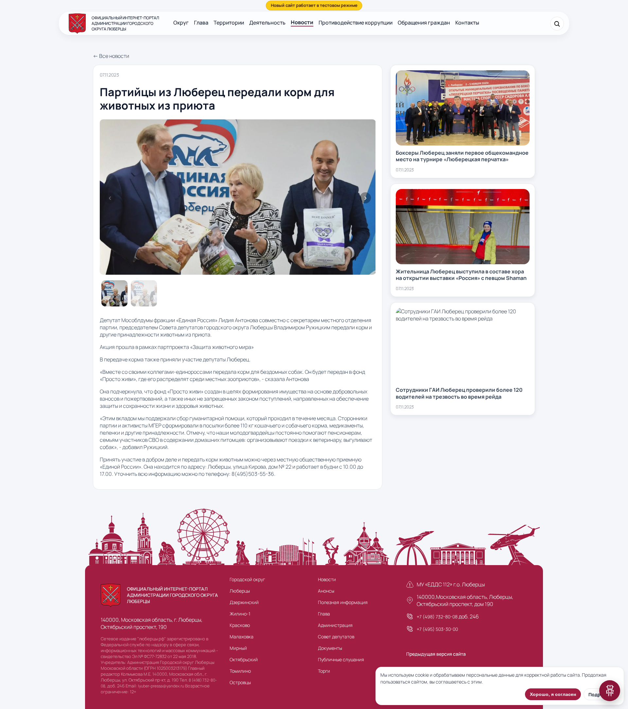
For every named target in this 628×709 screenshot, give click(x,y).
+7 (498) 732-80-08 (437, 617)
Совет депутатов (336, 636)
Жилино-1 (240, 614)
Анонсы (326, 591)
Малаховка (241, 636)
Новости (302, 22)
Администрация (335, 625)
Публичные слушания (341, 659)
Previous (109, 197)
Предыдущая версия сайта (436, 654)
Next (365, 197)
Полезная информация (343, 602)
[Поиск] (557, 23)
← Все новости (111, 56)
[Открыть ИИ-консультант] (609, 690)
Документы (330, 648)
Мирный (238, 648)
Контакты (467, 22)
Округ (181, 22)
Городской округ (247, 579)
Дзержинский (244, 602)
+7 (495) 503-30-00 (437, 629)
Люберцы (240, 591)
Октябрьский (244, 659)
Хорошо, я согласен (553, 694)
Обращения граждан (424, 22)
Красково (240, 625)
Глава (201, 22)
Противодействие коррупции (355, 22)
